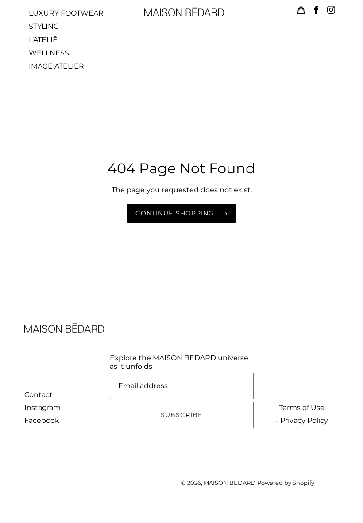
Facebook (41, 420)
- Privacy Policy (302, 420)
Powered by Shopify (285, 482)
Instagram (42, 407)
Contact (38, 394)
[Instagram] (331, 9)
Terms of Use (301, 407)
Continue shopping (174, 213)
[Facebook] (316, 9)
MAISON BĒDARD (229, 482)
